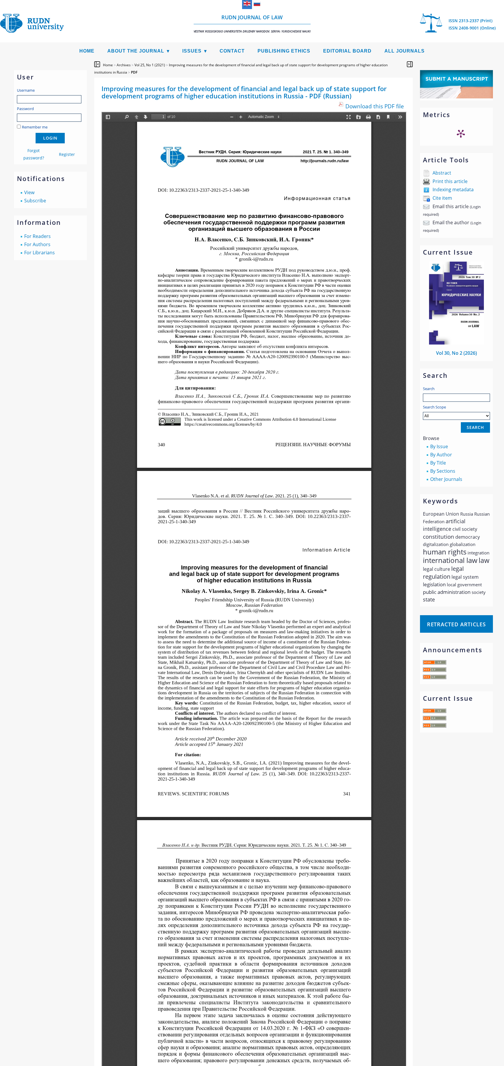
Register (67, 154)
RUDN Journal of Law (252, 23)
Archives (124, 64)
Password (25, 108)
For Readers (37, 236)
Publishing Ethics (284, 50)
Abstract (442, 173)
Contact (232, 50)
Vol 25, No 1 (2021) (149, 64)
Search (429, 388)
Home (86, 50)
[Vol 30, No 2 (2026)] (456, 343)
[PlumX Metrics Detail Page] (461, 133)
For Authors (37, 244)
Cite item (442, 198)
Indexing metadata (453, 189)
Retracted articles (456, 624)
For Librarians (39, 252)
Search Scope (434, 407)
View (29, 192)
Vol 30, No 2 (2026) (456, 353)
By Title (438, 463)
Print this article (450, 181)
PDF (134, 72)
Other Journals (446, 479)
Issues (192, 50)
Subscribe (35, 200)
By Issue (439, 446)
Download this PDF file (374, 106)
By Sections (442, 471)
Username (26, 90)
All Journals (404, 50)
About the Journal (135, 50)
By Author (441, 454)
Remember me (35, 127)
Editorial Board (347, 50)
